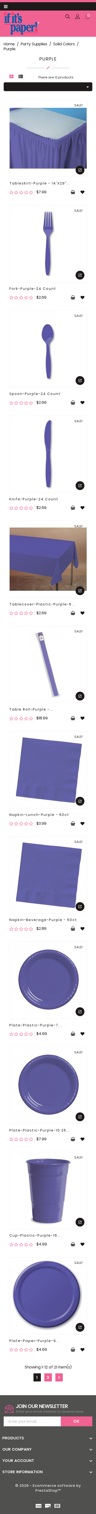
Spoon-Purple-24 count (35, 393)
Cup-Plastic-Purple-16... (35, 1235)
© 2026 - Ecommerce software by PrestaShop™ (48, 1488)
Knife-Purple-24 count (33, 499)
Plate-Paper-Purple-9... (34, 1340)
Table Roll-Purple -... (31, 709)
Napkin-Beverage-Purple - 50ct (43, 919)
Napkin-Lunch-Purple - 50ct (39, 814)
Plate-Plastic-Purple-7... (35, 1025)
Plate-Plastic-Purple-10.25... (39, 1130)
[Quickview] (80, 170)
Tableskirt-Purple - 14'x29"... (39, 183)
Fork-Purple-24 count (32, 288)
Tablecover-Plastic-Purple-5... (42, 604)
